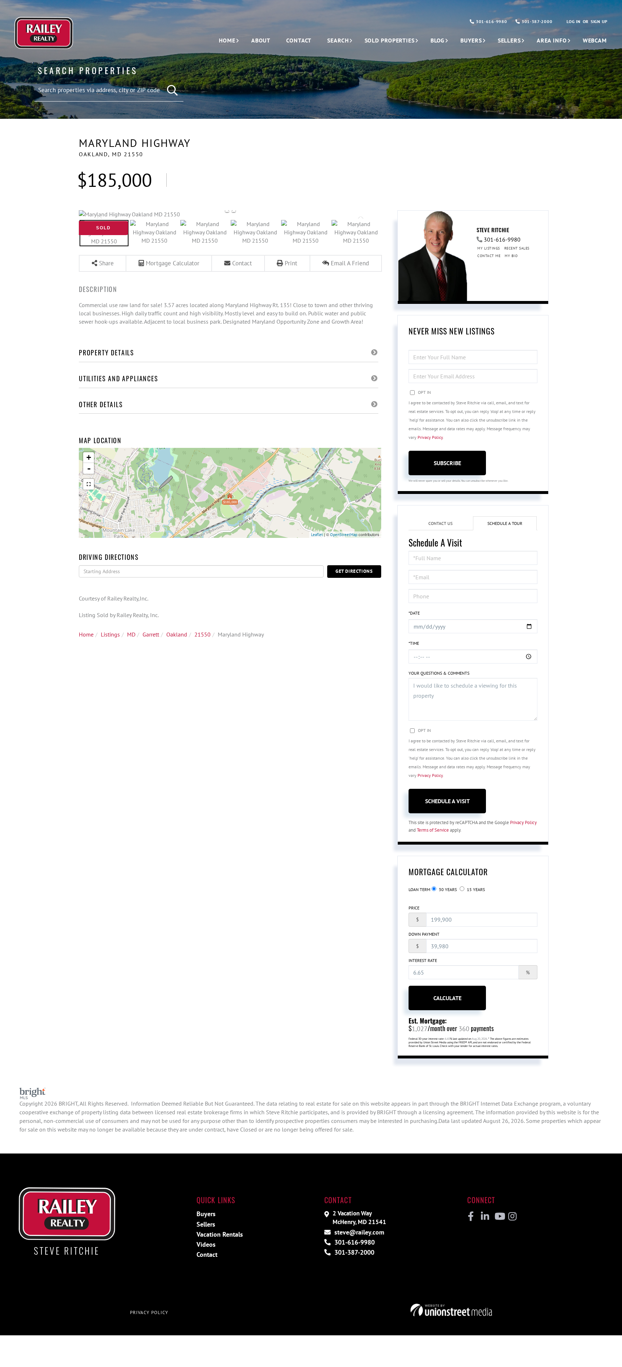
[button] (172, 90)
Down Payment (424, 934)
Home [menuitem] (227, 40)
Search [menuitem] (337, 40)
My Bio (511, 255)
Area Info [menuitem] (552, 40)
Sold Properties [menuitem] (390, 40)
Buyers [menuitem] (471, 40)
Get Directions (354, 571)
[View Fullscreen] (88, 484)
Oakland (176, 634)
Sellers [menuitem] (509, 40)
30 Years (447, 889)
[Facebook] (471, 1216)
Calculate (447, 998)
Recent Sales (516, 248)
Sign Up (599, 21)
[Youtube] (498, 1216)
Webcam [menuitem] (595, 40)
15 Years (475, 889)
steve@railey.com (358, 1232)
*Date (414, 613)
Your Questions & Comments (439, 673)
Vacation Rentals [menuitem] (220, 1234)
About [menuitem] (260, 40)
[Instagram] (512, 1216)
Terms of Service (433, 830)
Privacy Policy (430, 437)
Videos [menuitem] (206, 1244)
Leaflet (317, 534)
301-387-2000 (536, 21)
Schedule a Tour (504, 523)
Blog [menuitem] (438, 40)
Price (414, 907)
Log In (573, 21)
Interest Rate (423, 960)
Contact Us (440, 523)
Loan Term (419, 889)
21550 (202, 634)
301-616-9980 (490, 21)
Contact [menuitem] (298, 40)
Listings (110, 634)
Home (86, 634)
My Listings (488, 248)
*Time (414, 643)
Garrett (151, 634)
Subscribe (447, 463)
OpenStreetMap (343, 534)
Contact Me (488, 255)
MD (131, 634)
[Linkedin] (484, 1216)
